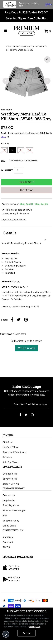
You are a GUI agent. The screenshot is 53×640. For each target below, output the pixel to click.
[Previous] (6, 81)
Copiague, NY (10, 473)
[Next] (47, 81)
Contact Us (9, 495)
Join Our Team (10, 462)
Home (8, 46)
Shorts (16, 46)
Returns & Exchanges (14, 510)
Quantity (7, 170)
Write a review (26, 348)
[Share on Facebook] (12, 319)
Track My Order (11, 505)
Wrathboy (6, 109)
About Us (8, 442)
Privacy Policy (10, 447)
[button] (5, 634)
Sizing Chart (9, 525)
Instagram (8, 537)
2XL (29, 150)
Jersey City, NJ (11, 483)
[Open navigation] (5, 31)
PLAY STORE (14, 580)
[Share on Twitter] (18, 319)
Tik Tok (6, 547)
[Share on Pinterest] (26, 319)
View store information (14, 219)
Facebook (8, 542)
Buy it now (26, 190)
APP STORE (14, 569)
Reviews (7, 457)
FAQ (5, 515)
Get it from (14, 566)
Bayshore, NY (10, 478)
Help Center (9, 500)
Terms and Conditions (14, 452)
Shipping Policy (11, 520)
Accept (27, 633)
